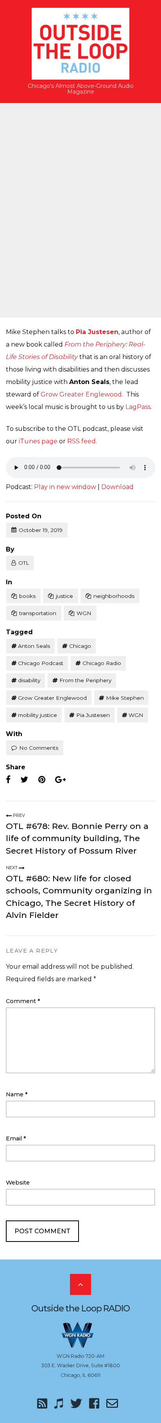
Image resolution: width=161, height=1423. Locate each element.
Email (16, 1138)
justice (64, 596)
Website (18, 1182)
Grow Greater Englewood (81, 394)
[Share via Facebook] (8, 780)
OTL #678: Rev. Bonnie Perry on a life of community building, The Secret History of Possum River (77, 838)
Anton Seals (34, 646)
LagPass (137, 407)
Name (17, 1094)
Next (12, 867)
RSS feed (81, 441)
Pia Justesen (97, 332)
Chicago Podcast (40, 663)
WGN (84, 613)
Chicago (80, 646)
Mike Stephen (125, 698)
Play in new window (65, 487)
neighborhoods (113, 596)
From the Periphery (85, 680)
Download (117, 487)
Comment (23, 1001)
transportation (37, 613)
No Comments (38, 748)
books (27, 596)
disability (29, 680)
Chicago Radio (101, 663)
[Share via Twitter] (24, 780)
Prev (18, 815)
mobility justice (37, 715)
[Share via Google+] (60, 780)
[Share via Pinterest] (41, 780)
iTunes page (38, 441)
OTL (23, 563)
